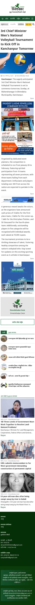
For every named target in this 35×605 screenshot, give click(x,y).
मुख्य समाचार (12, 333)
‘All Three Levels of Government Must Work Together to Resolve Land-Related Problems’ (17, 425)
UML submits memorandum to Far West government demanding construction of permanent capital (16, 466)
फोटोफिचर (21, 24)
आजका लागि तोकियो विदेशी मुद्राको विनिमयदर (21, 357)
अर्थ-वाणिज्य (26, 19)
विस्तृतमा (3, 436)
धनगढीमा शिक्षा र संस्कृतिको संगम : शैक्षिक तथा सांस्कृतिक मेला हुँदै (20, 367)
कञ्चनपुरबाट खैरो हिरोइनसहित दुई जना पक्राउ (21, 339)
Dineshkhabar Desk (17, 310)
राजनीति (12, 19)
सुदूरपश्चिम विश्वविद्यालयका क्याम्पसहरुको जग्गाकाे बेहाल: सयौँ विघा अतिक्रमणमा (19, 385)
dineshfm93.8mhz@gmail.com (19, 594)
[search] (33, 24)
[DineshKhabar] (17, 6)
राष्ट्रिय (18, 19)
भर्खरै (3, 333)
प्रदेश (6, 19)
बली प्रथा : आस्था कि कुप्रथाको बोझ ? (18, 376)
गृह (2, 19)
